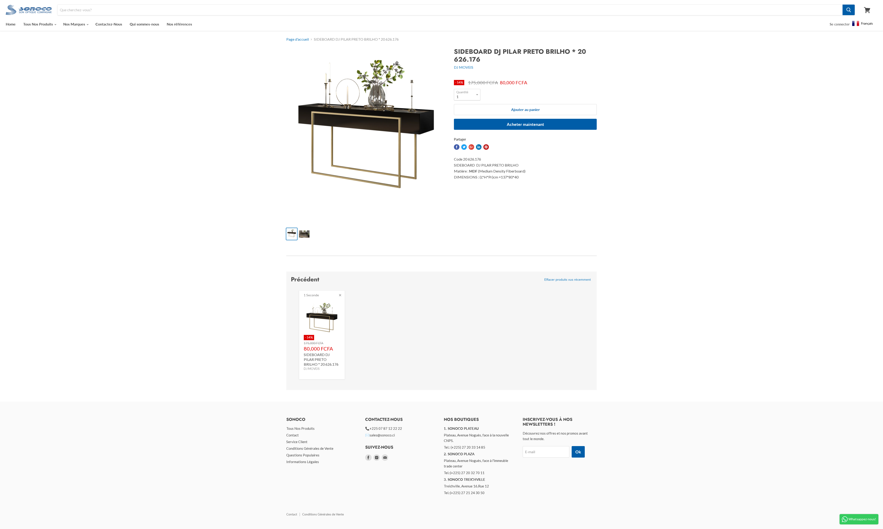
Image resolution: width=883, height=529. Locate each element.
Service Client (296, 442)
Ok (578, 451)
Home (11, 24)
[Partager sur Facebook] (456, 147)
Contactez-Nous (108, 24)
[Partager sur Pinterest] (486, 147)
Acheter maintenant (525, 124)
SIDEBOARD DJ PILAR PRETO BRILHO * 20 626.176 (321, 359)
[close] (340, 295)
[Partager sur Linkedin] (479, 147)
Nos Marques (74, 24)
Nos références (179, 24)
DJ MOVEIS (463, 67)
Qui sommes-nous (144, 24)
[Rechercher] (849, 10)
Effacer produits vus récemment (567, 279)
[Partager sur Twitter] (464, 147)
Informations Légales (302, 462)
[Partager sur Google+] (471, 147)
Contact (292, 435)
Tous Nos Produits (38, 24)
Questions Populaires (302, 455)
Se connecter (840, 24)
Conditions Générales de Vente (309, 448)
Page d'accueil (297, 39)
